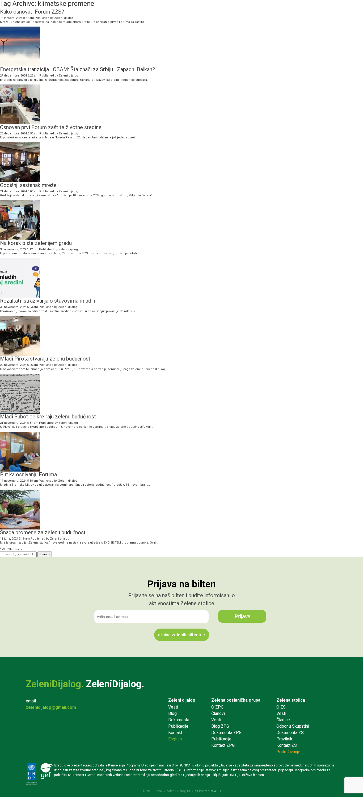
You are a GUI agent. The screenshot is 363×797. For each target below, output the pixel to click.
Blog (172, 713)
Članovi (218, 713)
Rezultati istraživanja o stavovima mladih (47, 301)
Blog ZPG (220, 726)
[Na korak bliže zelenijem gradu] (20, 238)
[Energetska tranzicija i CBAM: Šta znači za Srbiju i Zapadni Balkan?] (20, 64)
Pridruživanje (288, 751)
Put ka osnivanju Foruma (28, 474)
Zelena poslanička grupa (235, 700)
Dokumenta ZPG (226, 732)
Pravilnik (284, 738)
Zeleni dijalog (64, 18)
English (175, 738)
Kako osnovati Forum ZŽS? (32, 12)
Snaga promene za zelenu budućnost (43, 532)
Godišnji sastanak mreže (28, 185)
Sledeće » (15, 549)
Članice (283, 719)
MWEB (215, 791)
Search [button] (45, 554)
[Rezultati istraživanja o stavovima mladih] (20, 296)
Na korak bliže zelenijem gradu (36, 243)
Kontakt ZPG (223, 745)
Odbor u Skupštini (292, 726)
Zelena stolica (290, 700)
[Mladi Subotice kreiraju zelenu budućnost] (20, 411)
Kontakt (175, 732)
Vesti (173, 707)
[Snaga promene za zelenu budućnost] (20, 527)
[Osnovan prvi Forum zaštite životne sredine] (20, 122)
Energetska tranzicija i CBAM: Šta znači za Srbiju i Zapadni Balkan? (77, 69)
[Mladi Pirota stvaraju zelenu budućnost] (20, 353)
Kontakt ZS (286, 745)
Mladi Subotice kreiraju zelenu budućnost (48, 416)
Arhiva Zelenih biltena (179, 634)
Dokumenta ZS (290, 732)
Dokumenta (178, 719)
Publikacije (178, 726)
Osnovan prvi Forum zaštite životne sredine (51, 127)
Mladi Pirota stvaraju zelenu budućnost (45, 358)
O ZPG (217, 707)
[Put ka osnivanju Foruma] (20, 469)
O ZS (281, 707)
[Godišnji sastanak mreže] (20, 180)
